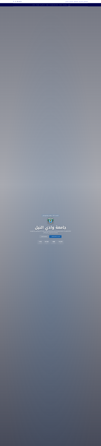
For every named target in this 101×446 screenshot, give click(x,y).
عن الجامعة (65, 4)
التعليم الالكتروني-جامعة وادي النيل (83, 1)
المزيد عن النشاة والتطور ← (55, 236)
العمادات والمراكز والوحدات (54, 4)
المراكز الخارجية (71, 1)
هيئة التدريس (66, 1)
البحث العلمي (43, 4)
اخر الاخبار (34, 4)
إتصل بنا (38, 4)
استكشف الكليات (44, 236)
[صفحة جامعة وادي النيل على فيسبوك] (21, 1)
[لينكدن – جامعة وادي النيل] (17, 1)
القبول (47, 4)
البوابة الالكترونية (76, 1)
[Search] (13, 1)
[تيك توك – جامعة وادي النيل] (15, 1)
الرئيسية (69, 4)
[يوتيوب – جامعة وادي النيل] (19, 1)
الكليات (61, 4)
